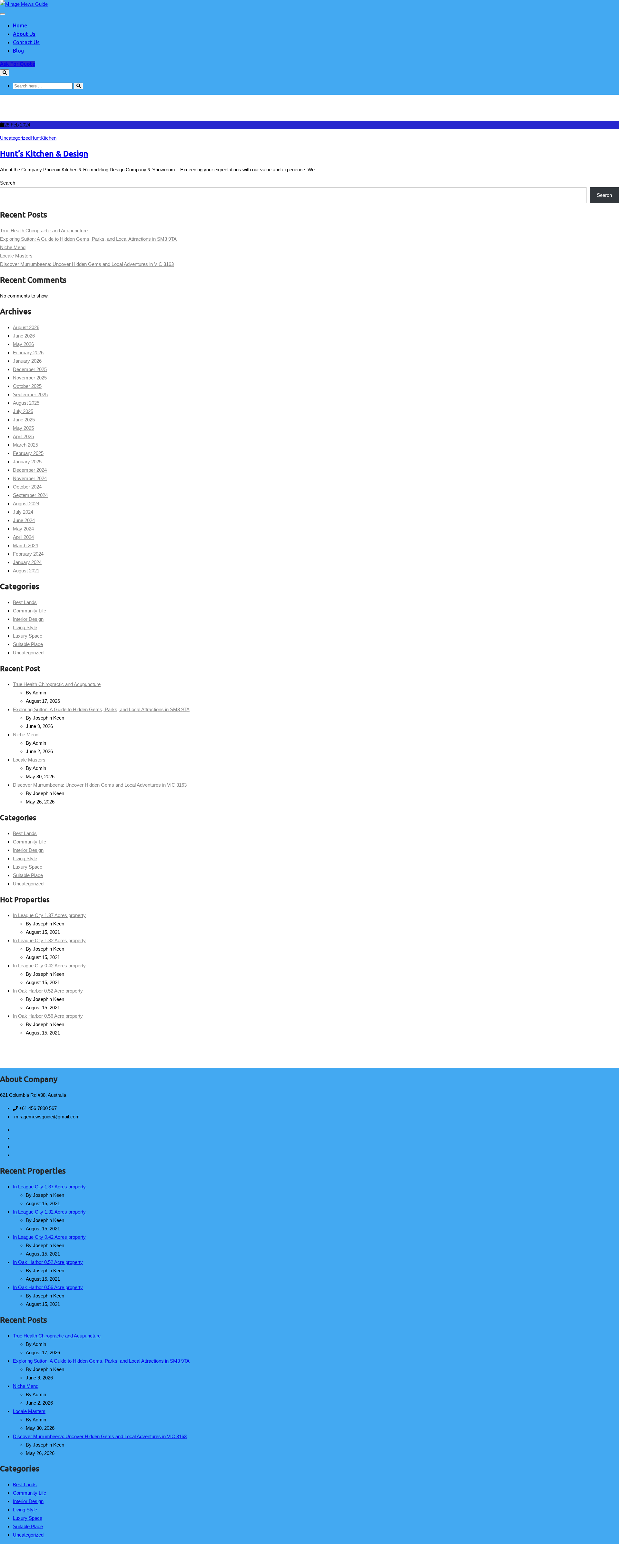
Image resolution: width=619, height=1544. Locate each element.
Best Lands (25, 602)
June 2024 (24, 520)
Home (20, 25)
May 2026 (23, 344)
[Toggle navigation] (2, 14)
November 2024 (30, 478)
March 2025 (25, 445)
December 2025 (30, 369)
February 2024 (28, 554)
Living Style (25, 627)
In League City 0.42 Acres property (49, 965)
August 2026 (26, 327)
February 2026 (28, 352)
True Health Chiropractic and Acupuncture (44, 230)
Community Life (29, 610)
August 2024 (26, 503)
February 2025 (28, 453)
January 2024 (27, 562)
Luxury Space (27, 636)
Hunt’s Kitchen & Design (44, 153)
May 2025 (23, 428)
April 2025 (23, 436)
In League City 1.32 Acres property (49, 940)
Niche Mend (12, 247)
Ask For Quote (17, 64)
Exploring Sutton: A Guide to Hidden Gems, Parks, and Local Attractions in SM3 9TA (88, 239)
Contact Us (26, 42)
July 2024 (23, 512)
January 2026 (27, 361)
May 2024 (23, 528)
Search (7, 183)
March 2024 (25, 545)
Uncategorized (15, 138)
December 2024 (30, 470)
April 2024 (23, 537)
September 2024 (30, 495)
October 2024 (27, 486)
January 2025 (27, 461)
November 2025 (30, 377)
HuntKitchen (43, 138)
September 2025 (30, 394)
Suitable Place (28, 644)
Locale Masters (16, 255)
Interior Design (28, 619)
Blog (18, 51)
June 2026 (24, 335)
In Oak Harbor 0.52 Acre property (48, 991)
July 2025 (23, 411)
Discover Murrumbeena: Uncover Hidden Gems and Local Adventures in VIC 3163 (87, 264)
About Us (24, 34)
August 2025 (26, 403)
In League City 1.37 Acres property (49, 915)
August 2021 (26, 570)
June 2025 (24, 419)
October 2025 (27, 386)
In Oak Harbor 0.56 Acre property (48, 1016)
